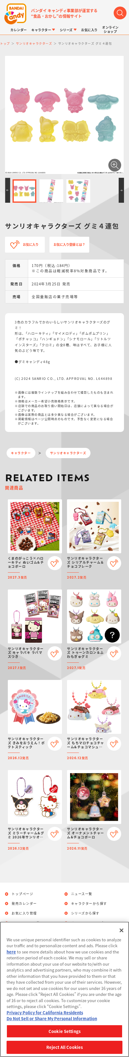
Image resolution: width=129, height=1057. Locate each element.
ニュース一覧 (81, 893)
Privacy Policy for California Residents (45, 1013)
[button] (7, 190)
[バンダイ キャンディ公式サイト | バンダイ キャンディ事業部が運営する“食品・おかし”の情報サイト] (15, 14)
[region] (64, 989)
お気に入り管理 (24, 913)
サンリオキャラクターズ (68, 453)
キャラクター (21, 453)
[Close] (121, 930)
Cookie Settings (64, 1031)
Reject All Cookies (64, 1047)
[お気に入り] (55, 563)
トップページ (22, 893)
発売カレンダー (24, 903)
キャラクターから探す (89, 903)
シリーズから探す (85, 913)
